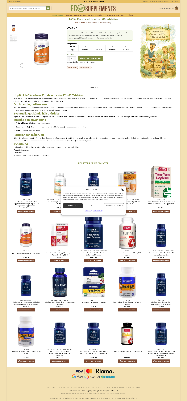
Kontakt (166, 1)
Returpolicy (96, 387)
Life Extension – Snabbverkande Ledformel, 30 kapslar (93, 254)
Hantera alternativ (115, 206)
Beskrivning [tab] (94, 88)
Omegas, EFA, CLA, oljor (116, 15)
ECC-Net (110, 395)
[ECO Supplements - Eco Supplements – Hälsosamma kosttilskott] (93, 8)
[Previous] (23, 46)
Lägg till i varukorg (90, 58)
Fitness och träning (96, 15)
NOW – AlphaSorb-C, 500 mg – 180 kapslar (26, 253)
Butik (83, 22)
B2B (129, 387)
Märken (145, 1)
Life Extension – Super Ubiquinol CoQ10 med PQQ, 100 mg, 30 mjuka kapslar (26, 303)
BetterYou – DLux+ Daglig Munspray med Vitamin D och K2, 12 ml (59, 254)
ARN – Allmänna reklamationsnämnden (88, 395)
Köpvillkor (174, 1)
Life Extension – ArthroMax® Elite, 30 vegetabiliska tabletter (161, 254)
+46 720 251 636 (112, 391)
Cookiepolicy (88, 210)
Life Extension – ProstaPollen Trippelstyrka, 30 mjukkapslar (161, 303)
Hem (76, 22)
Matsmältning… (106, 22)
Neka (93, 206)
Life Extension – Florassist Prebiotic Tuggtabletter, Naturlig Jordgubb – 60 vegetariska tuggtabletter (26, 204)
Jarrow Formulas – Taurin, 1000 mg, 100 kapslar (127, 254)
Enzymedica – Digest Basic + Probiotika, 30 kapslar (25, 352)
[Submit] (48, 8)
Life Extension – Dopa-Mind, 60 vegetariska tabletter (59, 303)
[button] (123, 189)
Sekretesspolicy (97, 210)
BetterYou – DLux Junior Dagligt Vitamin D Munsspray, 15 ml (127, 203)
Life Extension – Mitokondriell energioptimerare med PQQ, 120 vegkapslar (60, 353)
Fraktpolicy (86, 387)
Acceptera (73, 206)
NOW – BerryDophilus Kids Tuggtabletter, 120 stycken (60, 203)
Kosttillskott (57, 15)
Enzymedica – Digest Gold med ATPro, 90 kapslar (127, 303)
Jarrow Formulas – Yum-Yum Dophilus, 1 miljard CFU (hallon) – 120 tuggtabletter (161, 203)
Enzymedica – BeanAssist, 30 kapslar (93, 302)
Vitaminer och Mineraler (75, 15)
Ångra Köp (136, 387)
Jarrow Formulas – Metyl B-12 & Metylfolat (127, 351)
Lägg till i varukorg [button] (26, 211)
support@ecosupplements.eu (96, 391)
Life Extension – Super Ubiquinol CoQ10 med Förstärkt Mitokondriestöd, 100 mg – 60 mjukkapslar (161, 353)
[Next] (60, 46)
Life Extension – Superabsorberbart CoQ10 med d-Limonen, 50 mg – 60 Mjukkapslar (93, 352)
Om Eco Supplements (156, 1)
